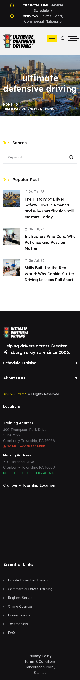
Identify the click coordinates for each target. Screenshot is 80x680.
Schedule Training (19, 362)
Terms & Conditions (40, 661)
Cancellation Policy (40, 667)
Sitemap (40, 672)
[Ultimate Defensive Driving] (19, 41)
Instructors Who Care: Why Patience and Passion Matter (50, 242)
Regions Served (20, 598)
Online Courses (20, 606)
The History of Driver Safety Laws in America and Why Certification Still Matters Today (49, 208)
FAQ (11, 633)
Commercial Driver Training (30, 589)
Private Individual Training (28, 580)
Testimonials (18, 624)
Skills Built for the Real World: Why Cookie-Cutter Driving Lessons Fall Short (49, 273)
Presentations (19, 615)
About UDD (14, 378)
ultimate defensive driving (30, 109)
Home (8, 104)
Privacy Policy (40, 656)
